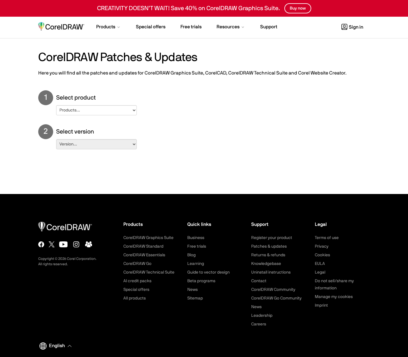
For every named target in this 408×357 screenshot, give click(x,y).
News (192, 290)
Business (195, 238)
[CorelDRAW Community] (88, 244)
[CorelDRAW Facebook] (41, 244)
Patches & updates (269, 246)
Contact (258, 281)
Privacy (322, 246)
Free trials (196, 246)
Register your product (271, 238)
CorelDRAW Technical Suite (148, 272)
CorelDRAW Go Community (276, 298)
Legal (320, 272)
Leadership (261, 315)
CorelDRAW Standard (143, 246)
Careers (258, 324)
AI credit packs (137, 281)
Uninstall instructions (271, 272)
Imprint (321, 305)
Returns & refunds (268, 255)
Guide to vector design (208, 272)
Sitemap (195, 298)
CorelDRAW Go (137, 264)
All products (134, 298)
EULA (320, 264)
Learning (195, 264)
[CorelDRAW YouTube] (63, 244)
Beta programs (201, 281)
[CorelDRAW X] (52, 244)
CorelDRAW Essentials (144, 255)
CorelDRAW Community (273, 290)
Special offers (136, 290)
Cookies (322, 255)
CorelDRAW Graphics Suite (148, 238)
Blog (191, 255)
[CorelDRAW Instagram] (76, 244)
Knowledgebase (266, 264)
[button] (108, 27)
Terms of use (327, 238)
